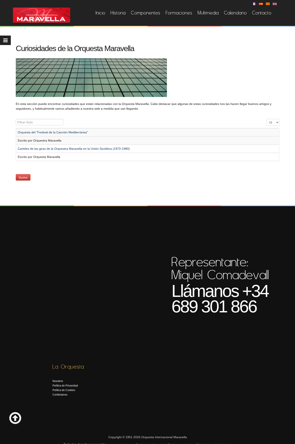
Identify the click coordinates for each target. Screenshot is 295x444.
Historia (118, 13)
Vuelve (23, 177)
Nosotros (57, 381)
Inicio (100, 13)
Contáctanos (59, 394)
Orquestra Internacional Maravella (41, 15)
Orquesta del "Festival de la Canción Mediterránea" (53, 132)
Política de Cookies (63, 390)
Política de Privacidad (65, 385)
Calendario (235, 13)
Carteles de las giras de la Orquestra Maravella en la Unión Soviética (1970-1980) (74, 148)
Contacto (261, 13)
